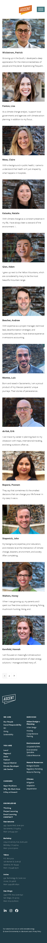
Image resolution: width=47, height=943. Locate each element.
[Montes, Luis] (23, 358)
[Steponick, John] (23, 519)
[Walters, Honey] (23, 576)
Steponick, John (10, 538)
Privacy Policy (37, 931)
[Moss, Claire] (23, 140)
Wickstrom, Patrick (12, 52)
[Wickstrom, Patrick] (23, 33)
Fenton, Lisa (8, 106)
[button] (40, 9)
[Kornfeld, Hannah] (23, 630)
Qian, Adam (8, 266)
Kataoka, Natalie (10, 213)
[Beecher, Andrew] (23, 301)
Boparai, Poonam (11, 484)
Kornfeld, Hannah (11, 649)
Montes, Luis (9, 377)
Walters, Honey (10, 595)
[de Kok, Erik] (23, 412)
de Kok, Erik (8, 431)
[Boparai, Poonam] (23, 465)
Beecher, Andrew (11, 320)
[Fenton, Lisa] (23, 86)
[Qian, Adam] (23, 247)
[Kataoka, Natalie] (23, 193)
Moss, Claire (8, 159)
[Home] (8, 698)
